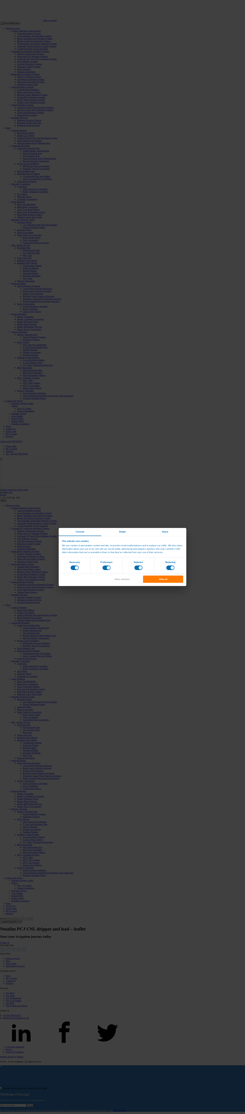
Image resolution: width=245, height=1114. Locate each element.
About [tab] (165, 531)
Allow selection (122, 579)
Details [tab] (122, 531)
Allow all (163, 579)
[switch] (107, 568)
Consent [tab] (80, 531)
